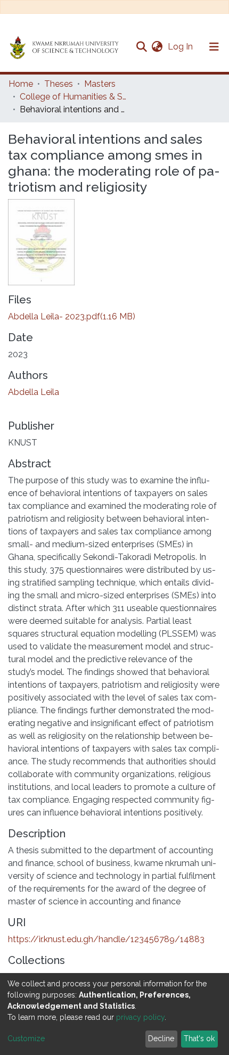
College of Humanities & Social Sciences (73, 97)
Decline (161, 1038)
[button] (157, 46)
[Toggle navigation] (214, 46)
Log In (181, 47)
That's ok (199, 1038)
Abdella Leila (33, 392)
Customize (26, 1038)
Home (21, 84)
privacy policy (140, 1017)
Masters (100, 84)
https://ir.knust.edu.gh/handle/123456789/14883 (106, 939)
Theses (58, 84)
